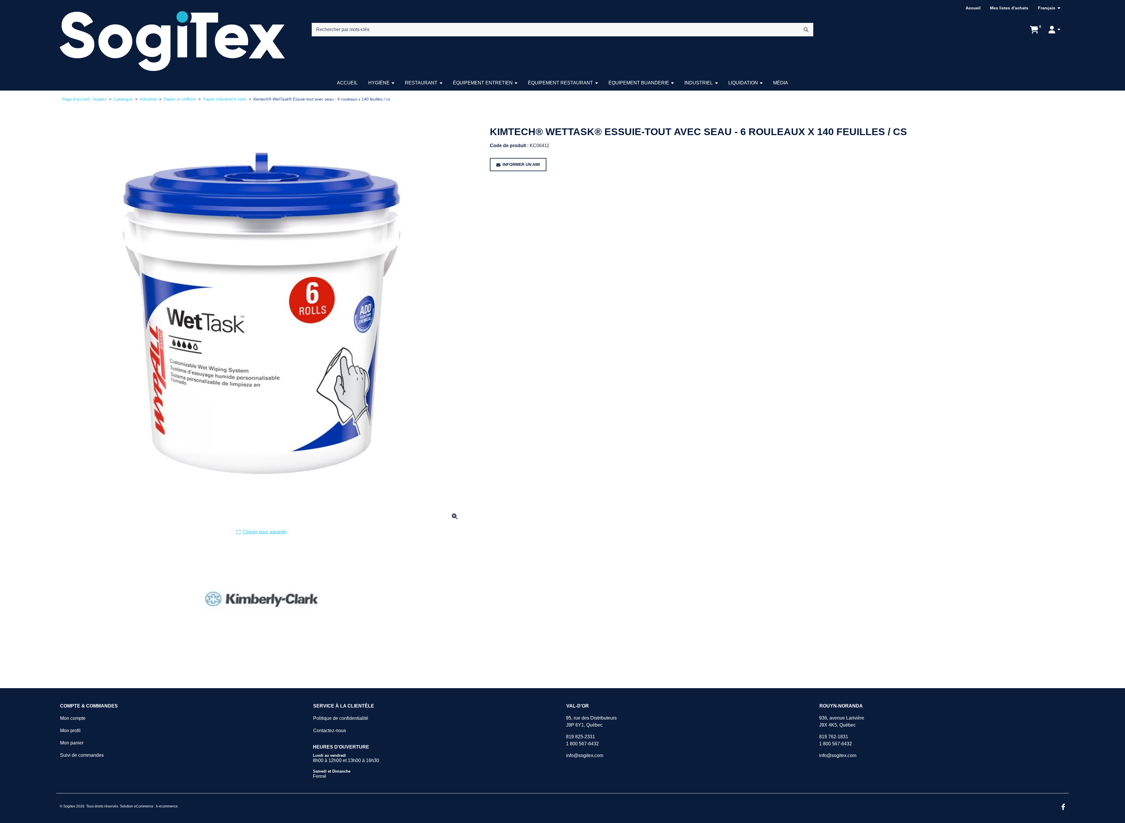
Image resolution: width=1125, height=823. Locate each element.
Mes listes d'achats (1009, 8)
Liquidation (743, 82)
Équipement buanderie (638, 82)
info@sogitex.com (584, 755)
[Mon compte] (1054, 30)
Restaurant (421, 82)
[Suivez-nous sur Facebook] (1063, 807)
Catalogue (123, 99)
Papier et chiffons (180, 99)
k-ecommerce (167, 806)
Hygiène (379, 82)
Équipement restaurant (560, 82)
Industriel (698, 82)
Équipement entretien (483, 82)
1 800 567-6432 (582, 743)
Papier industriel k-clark (224, 99)
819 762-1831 (833, 736)
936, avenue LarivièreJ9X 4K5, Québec (841, 721)
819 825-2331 (580, 736)
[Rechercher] (806, 29)
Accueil (973, 8)
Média (780, 82)
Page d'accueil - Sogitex (84, 99)
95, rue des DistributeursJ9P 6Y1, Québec (591, 721)
